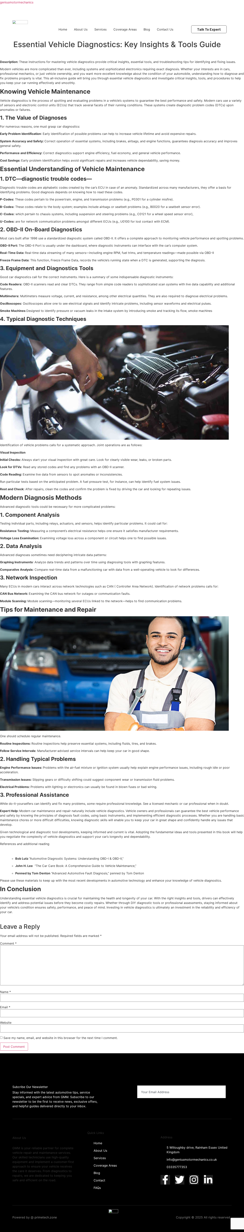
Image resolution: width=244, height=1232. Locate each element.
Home (63, 29)
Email (5, 1007)
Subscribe (211, 1092)
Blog (147, 29)
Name (5, 991)
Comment (8, 943)
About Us (80, 29)
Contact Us (165, 29)
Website (5, 1022)
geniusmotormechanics (16, 2)
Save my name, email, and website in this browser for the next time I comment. (60, 1037)
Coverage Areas (125, 29)
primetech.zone (46, 1217)
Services (100, 29)
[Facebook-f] (165, 1180)
